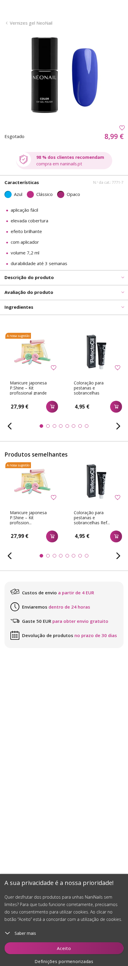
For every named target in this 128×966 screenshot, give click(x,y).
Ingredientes (18, 307)
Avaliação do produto (28, 292)
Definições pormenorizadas (64, 961)
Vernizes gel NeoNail (31, 23)
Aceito (64, 948)
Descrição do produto (29, 277)
